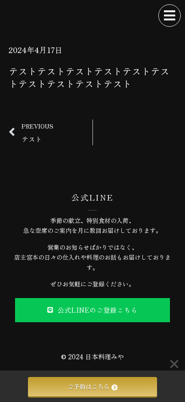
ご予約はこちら (89, 386)
